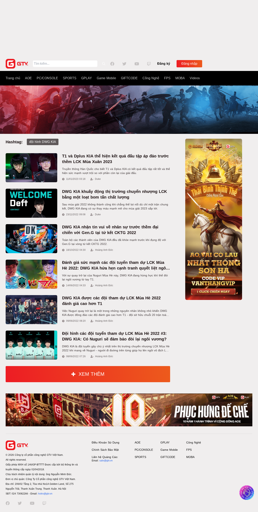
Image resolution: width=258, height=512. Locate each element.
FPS (167, 78)
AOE (28, 78)
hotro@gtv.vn (45, 493)
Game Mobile (106, 78)
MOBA (180, 78)
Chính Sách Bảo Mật (105, 449)
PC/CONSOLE (47, 78)
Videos (195, 78)
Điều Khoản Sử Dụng (105, 442)
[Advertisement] (129, 28)
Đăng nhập (189, 63)
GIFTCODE (129, 78)
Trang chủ (13, 78)
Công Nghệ (151, 78)
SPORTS (69, 78)
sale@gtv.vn (106, 460)
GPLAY (86, 78)
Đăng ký (163, 63)
